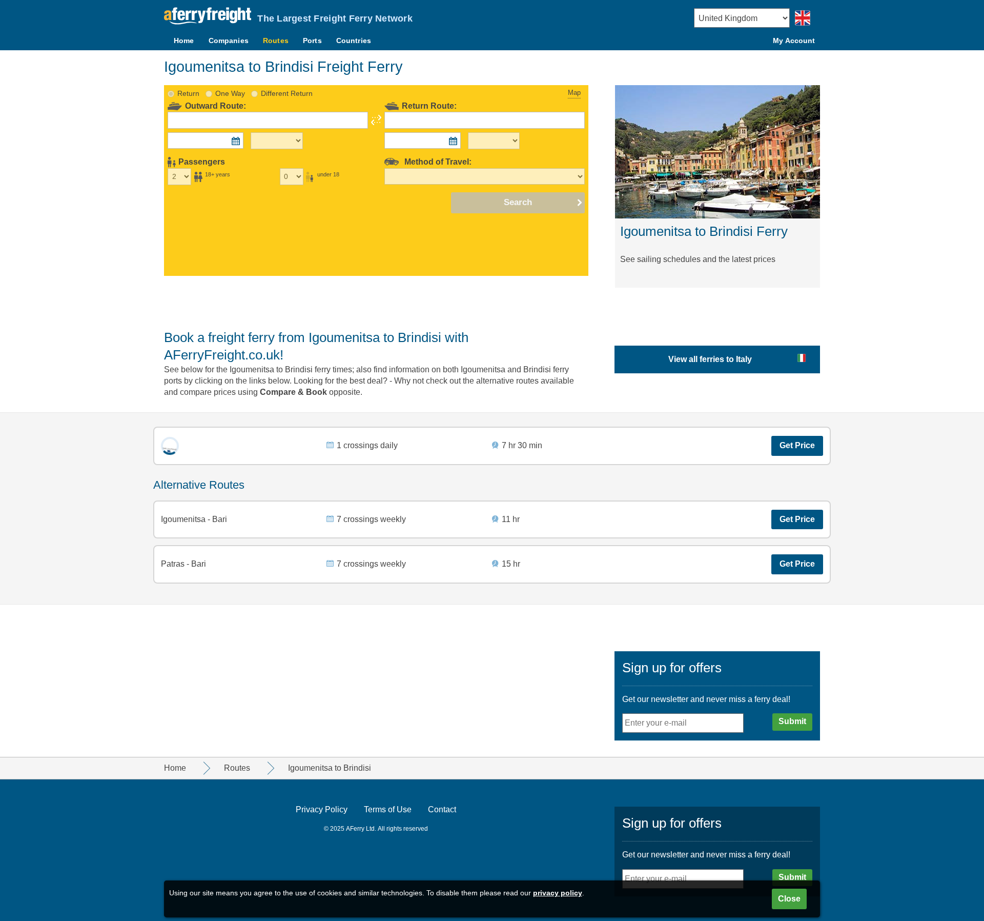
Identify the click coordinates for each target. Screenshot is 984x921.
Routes (276, 40)
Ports (312, 40)
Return (188, 93)
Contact (442, 809)
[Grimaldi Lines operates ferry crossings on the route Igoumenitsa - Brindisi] (170, 446)
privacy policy (557, 893)
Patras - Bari (183, 563)
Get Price (797, 445)
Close (789, 898)
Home (184, 40)
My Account (794, 40)
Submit (792, 721)
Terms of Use (388, 809)
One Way (230, 93)
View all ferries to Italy (710, 359)
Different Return (287, 93)
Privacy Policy (321, 809)
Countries (353, 40)
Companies (229, 40)
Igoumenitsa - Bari (194, 519)
